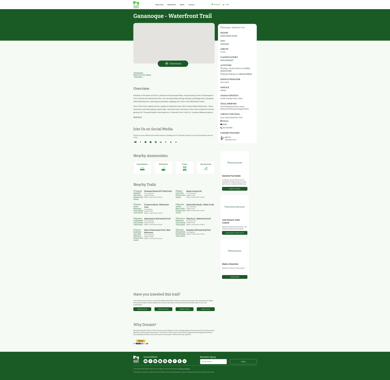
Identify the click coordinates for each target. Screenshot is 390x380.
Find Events (171, 5)
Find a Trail (159, 5)
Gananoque (224, 44)
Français (217, 4)
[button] (174, 42)
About (182, 5)
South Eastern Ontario (228, 35)
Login (227, 4)
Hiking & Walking (245, 74)
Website (225, 121)
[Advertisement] (174, 266)
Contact (191, 5)
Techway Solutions (184, 369)
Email (224, 124)
